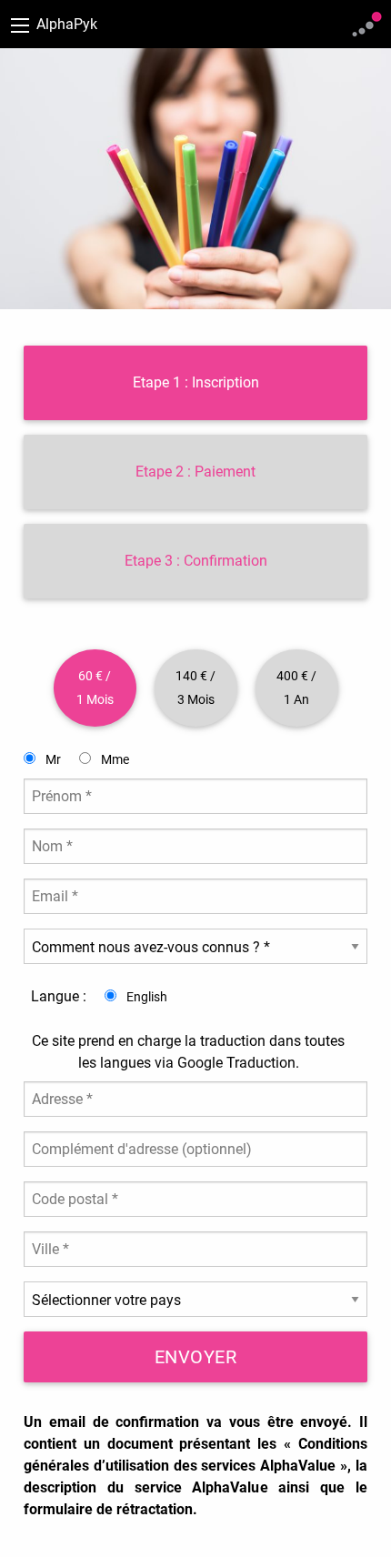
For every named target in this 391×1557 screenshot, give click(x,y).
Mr (52, 759)
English (145, 996)
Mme (113, 759)
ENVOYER (196, 1357)
